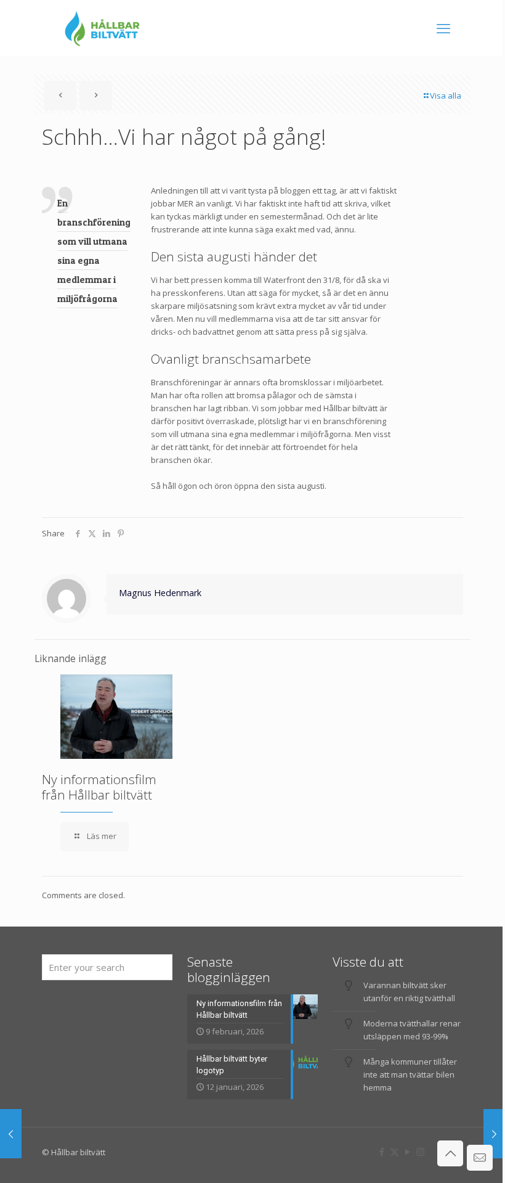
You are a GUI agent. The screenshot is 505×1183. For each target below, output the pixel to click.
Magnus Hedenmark (160, 593)
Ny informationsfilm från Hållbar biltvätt (99, 787)
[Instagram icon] (420, 1151)
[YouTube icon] (407, 1151)
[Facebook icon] (381, 1151)
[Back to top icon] (450, 1153)
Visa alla (445, 95)
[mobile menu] (443, 27)
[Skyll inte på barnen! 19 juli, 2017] (494, 1133)
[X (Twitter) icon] (394, 1151)
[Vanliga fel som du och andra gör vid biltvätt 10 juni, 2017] (11, 1133)
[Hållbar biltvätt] (102, 27)
